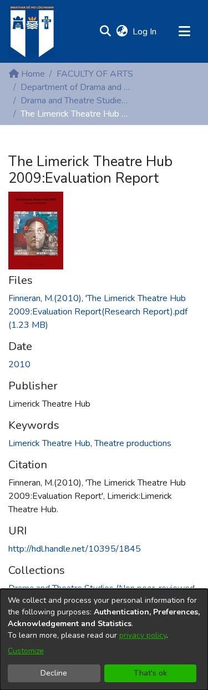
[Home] (31, 31)
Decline (53, 673)
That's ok (150, 673)
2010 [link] (19, 364)
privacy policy (142, 635)
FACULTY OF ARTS (95, 74)
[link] (97, 311)
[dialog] (104, 639)
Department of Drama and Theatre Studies (76, 87)
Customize (26, 651)
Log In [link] (145, 32)
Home (32, 74)
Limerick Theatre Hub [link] (49, 443)
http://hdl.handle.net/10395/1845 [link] (74, 549)
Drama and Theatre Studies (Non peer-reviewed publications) (76, 100)
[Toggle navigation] (184, 31)
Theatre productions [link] (132, 443)
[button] (105, 31)
